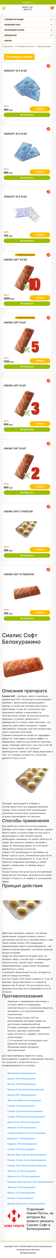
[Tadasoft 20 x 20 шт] (27, 151)
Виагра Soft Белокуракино (21, 1095)
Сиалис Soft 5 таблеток (18, 511)
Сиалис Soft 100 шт (15, 259)
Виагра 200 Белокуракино (21, 1084)
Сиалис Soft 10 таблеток (19, 574)
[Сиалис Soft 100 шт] (27, 277)
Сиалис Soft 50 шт (15, 322)
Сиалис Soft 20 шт (15, 448)
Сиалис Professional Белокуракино (26, 1116)
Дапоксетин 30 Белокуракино (23, 1176)
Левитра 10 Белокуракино (21, 1187)
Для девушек (10, 35)
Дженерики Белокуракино (21, 1073)
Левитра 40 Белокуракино (21, 1127)
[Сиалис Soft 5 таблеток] (27, 529)
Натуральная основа (14, 30)
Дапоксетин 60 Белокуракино (23, 1122)
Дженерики (8, 46)
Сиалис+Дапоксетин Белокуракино (26, 1133)
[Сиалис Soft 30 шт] (27, 403)
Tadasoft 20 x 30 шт (15, 70)
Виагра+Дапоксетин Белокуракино (26, 1203)
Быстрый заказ (27, 115)
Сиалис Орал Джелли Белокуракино (27, 1165)
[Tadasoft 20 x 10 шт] (27, 214)
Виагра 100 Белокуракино (21, 1078)
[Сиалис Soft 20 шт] (27, 466)
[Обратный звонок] (48, 66)
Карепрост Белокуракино (21, 1138)
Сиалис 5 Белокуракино (20, 1198)
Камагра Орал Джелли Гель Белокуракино (30, 1181)
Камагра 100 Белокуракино (22, 1143)
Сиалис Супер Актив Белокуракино (26, 1160)
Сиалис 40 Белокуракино (21, 1149)
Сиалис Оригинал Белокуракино (25, 1111)
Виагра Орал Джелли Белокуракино (26, 1154)
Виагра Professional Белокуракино (25, 1089)
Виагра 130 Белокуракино (21, 1192)
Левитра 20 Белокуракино (21, 1171)
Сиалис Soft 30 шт (15, 385)
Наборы (8, 41)
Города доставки (44, 46)
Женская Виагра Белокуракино (24, 1100)
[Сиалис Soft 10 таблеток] (27, 592)
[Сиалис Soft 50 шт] (27, 340)
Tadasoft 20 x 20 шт (15, 133)
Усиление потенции (13, 19)
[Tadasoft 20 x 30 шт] (27, 88)
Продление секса (12, 25)
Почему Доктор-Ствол (25, 46)
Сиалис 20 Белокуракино (21, 1105)
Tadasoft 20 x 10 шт (15, 196)
